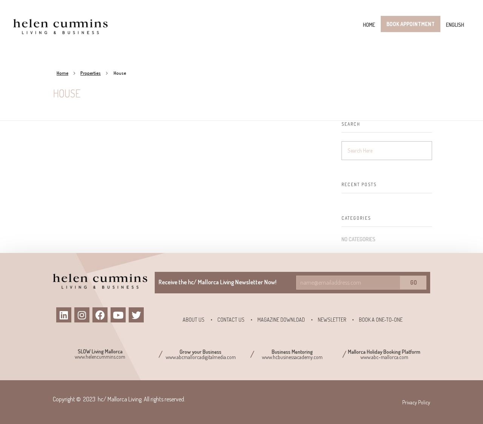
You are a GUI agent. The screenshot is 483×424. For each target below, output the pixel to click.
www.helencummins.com (100, 356)
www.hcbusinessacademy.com (292, 357)
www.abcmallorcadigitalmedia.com (201, 357)
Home (62, 73)
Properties (90, 73)
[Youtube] (118, 314)
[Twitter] (136, 314)
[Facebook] (100, 314)
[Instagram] (81, 314)
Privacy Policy (416, 402)
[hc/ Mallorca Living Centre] (60, 26)
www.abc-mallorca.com (384, 357)
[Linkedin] (63, 314)
